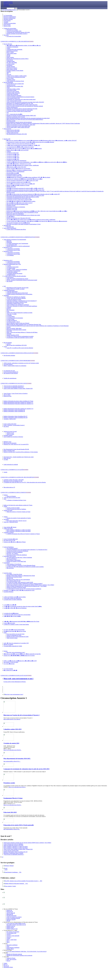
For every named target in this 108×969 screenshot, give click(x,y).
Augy (5, 498)
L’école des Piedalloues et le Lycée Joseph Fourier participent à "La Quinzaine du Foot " (27, 549)
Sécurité (8, 56)
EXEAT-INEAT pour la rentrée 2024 (15, 83)
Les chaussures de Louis (9, 370)
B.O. (26, 883)
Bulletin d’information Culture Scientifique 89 (14, 410)
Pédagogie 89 (9, 911)
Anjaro (8, 87)
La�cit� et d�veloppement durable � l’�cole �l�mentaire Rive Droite (21, 621)
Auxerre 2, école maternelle (12, 935)
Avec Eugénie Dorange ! (12, 548)
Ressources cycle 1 (8, 247)
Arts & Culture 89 (10, 913)
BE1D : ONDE (10, 52)
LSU (7, 112)
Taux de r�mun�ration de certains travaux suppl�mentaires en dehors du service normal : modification (30, 219)
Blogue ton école (7, 396)
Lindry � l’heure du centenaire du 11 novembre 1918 (16, 643)
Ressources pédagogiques (9, 18)
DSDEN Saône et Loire (12, 928)
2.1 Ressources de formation (13, 248)
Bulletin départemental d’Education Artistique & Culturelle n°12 (18, 403)
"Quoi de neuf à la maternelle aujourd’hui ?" (14, 385)
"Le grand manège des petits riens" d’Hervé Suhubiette (19, 557)
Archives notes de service (12, 132)
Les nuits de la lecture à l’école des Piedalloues (17, 551)
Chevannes (6, 519)
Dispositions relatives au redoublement (15, 171)
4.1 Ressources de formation (13, 261)
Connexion (6, 4)
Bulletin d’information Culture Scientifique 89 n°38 (15, 417)
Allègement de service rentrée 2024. (14, 86)
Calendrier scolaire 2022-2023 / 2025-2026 (14, 479)
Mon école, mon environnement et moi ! (15, 652)
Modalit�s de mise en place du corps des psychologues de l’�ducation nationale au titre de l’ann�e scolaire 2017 (33, 194)
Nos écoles (6, 35)
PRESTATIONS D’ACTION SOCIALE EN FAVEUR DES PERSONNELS (24, 119)
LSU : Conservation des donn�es (14, 114)
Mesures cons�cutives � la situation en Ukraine (17, 185)
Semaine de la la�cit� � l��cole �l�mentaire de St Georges (19, 655)
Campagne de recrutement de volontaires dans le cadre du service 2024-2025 (26, 769)
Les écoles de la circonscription (13, 36)
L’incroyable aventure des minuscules (12, 598)
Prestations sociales (10, 120)
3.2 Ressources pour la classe (13, 254)
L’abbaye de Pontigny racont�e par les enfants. (15, 597)
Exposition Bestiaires (8, 591)
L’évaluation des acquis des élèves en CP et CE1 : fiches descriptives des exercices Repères (25, 482)
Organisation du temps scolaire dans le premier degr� (19, 199)
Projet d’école (9, 60)
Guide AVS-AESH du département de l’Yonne (17, 278)
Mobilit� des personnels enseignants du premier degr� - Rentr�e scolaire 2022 (25, 189)
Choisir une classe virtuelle (12, 91)
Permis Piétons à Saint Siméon (13, 560)
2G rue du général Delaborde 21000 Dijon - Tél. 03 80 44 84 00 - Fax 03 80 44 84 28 (26, 951)
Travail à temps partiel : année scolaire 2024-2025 (17, 127)
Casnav (5, 346)
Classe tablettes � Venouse (10, 527)
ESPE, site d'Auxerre (11, 959)
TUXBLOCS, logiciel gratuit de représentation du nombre (20, 336)
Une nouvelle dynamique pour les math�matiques (18, 222)
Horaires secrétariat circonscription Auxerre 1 (16, 33)
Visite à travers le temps (11, 638)
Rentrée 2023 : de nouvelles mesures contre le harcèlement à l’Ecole (22, 212)
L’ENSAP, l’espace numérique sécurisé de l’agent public (19, 110)
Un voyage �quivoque (9, 663)
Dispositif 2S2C (7, 225)
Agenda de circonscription (10, 23)
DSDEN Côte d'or (10, 926)
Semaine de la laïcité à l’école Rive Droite (16, 587)
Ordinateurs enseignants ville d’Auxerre (15, 116)
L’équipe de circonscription (10, 28)
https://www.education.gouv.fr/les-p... (17, 787)
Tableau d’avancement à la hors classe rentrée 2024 (18, 126)
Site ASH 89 (9, 281)
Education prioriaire (8, 19)
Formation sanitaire (8, 435)
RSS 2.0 (5, 964)
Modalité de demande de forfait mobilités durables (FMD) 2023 (21, 115)
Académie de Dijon (8, 1)
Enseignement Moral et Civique (13, 174)
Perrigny (5, 651)
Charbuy (6, 516)
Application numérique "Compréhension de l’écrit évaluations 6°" (21, 300)
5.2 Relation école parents (12, 266)
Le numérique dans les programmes (14, 317)
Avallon (8, 938)
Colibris (8, 48)
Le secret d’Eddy (10, 319)
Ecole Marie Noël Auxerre (10, 556)
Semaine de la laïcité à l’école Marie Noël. (16, 561)
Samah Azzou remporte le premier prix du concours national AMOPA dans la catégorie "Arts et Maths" (30, 584)
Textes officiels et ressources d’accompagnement (15, 239)
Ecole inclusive (10, 277)
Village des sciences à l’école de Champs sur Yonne (18, 511)
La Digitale (9, 315)
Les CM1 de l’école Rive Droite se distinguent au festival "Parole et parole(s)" (24, 583)
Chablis (5, 506)
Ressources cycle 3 (8, 260)
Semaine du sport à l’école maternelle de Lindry (17, 636)
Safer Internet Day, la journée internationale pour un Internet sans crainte (23, 215)
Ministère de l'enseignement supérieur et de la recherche (19, 955)
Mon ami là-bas (10, 568)
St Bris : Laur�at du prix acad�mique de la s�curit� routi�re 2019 (20, 660)
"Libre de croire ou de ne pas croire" (12, 497)
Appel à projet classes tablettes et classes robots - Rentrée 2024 (18, 388)
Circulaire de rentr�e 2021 (12, 159)
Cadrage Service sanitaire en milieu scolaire (16, 75)
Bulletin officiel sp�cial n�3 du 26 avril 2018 (17, 150)
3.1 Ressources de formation (13, 252)
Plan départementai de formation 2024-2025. (17, 758)
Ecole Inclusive (7, 20)
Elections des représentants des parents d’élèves (17, 58)
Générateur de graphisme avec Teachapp (15, 296)
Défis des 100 (9, 578)
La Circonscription (8, 15)
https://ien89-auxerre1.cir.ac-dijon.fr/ (12, 719)
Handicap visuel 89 (10, 919)
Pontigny (6, 495)
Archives (8, 344)
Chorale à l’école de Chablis (13, 507)
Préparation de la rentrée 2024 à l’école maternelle (19, 825)
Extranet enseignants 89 (11, 107)
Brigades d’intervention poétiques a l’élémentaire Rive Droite (20, 575)
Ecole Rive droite (8, 573)
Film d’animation (10, 310)
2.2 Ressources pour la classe (13, 250)
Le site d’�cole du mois (9, 623)
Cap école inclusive (8, 364)
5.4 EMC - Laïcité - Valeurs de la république (16, 269)
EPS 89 (8, 920)
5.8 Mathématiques (10, 274)
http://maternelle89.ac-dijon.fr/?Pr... (12, 829)
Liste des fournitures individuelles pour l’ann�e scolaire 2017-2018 (22, 180)
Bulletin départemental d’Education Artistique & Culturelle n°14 (18, 408)
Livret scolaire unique (11, 53)
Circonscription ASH (11, 933)
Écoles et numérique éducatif (13, 918)
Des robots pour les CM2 (9, 540)
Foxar (7, 311)
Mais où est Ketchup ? (11, 558)
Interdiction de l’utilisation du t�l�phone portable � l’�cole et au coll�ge (24, 179)
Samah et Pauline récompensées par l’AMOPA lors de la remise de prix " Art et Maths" (26, 586)
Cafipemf (8, 151)
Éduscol (8, 960)
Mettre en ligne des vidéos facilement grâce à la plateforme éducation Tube (23, 324)
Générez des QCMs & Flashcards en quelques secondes (19, 312)
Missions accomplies (8, 644)
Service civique (10, 78)
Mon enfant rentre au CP (9, 487)
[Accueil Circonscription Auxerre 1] (9, 9)
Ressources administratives (10, 16)
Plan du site (6, 965)
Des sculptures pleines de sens (13, 581)
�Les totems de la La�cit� (10, 670)
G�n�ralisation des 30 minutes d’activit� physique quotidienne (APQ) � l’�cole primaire (28, 177)
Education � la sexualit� (12, 173)
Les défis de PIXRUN (11, 320)
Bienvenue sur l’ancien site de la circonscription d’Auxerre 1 (22, 715)
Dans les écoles (7, 26)
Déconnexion (7, 5)
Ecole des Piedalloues (9, 547)
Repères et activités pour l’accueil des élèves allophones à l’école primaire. (21, 452)
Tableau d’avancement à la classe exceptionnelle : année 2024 (20, 124)
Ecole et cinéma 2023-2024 (10, 423)
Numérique (6, 295)
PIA (19, 872)
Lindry (5, 632)
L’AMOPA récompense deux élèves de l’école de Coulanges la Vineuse (23, 533)
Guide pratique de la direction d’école (15, 81)
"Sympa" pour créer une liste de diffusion (16, 298)
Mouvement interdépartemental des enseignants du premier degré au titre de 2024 (25, 195)
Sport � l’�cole (10, 216)
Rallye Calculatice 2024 (9, 450)
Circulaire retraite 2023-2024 (13, 92)
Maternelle (8, 240)
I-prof (5, 869)
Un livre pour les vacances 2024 (11, 850)
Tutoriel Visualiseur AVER (12, 335)
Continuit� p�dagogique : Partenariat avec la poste (18, 163)
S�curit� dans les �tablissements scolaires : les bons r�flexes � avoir (23, 45)
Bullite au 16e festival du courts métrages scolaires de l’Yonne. (18, 505)
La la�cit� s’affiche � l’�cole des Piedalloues (15, 608)
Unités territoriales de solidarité (11, 464)
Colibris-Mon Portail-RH (12, 94)
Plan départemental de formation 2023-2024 (16, 134)
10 (2, 857)
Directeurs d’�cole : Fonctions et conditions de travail (19, 170)
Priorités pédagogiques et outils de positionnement (18, 246)
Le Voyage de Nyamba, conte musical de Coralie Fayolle (19, 582)
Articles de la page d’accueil (10, 431)
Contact (14, 886)
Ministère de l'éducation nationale (14, 954)
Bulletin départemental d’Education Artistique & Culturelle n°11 (18, 402)
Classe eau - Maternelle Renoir (11, 522)
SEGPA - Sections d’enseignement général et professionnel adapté (21, 280)
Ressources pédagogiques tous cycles (12, 264)
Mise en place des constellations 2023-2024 (16, 345)
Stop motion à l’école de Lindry (11, 662)
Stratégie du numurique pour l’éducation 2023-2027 (18, 218)
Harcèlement (9, 65)
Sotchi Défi (9, 331)
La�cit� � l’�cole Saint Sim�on (12, 616)
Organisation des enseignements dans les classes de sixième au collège (22, 196)
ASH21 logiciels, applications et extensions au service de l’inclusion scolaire (21, 363)
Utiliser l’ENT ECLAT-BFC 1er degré (15, 289)
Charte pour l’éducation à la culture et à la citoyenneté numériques (21, 306)
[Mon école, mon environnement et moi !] (13, 694)
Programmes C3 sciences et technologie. (15, 207)
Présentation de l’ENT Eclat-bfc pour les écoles (17, 287)
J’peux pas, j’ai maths (11, 314)
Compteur (8, 307)
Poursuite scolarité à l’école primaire (14, 70)
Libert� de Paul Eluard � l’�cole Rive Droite (15, 631)
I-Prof (7, 946)
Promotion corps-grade (11, 208)
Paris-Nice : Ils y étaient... (12, 553)
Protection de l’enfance (11, 67)
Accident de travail (10, 85)
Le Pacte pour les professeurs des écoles (15, 77)
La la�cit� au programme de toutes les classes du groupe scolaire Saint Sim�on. (23, 606)
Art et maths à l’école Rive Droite (14, 574)
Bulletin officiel (10, 948)
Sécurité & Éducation (11, 915)
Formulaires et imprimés (12, 50)
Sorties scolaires (10, 57)
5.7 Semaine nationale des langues (14, 273)
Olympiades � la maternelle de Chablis (13, 646)
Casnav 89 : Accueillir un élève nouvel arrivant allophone (19, 347)
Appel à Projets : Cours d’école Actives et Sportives (15, 393)
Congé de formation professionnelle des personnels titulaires (20, 96)
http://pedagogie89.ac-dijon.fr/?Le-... (12, 761)
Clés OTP (8, 74)
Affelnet (8, 54)
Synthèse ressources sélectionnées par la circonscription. (19, 294)
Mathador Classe (7, 441)
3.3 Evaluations (10, 255)
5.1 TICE (8, 265)
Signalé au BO (7, 139)
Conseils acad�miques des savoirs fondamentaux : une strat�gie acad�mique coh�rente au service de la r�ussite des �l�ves (36, 162)
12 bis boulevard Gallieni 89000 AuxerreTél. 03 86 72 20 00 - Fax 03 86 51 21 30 (16, 924)
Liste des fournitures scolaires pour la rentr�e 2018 (18, 182)
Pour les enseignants (8, 82)
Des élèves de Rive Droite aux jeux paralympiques (18, 579)
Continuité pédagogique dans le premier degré (17, 292)
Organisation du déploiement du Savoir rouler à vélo (18, 198)
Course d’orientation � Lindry (11, 539)
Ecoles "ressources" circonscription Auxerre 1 (14, 425)
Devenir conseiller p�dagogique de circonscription (18, 168)
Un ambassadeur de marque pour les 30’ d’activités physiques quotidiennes (23, 588)
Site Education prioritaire (9, 355)
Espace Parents (7, 24)
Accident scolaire (10, 64)
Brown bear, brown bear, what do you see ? (16, 520)
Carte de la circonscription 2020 (13, 31)
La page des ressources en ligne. (13, 299)
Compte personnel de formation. (13, 95)
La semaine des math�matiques (11, 613)
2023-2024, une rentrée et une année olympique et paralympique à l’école (23, 224)
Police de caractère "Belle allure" (14, 328)
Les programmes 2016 (11, 244)
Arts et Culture (7, 394)
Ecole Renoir (7, 562)
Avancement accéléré (11, 90)
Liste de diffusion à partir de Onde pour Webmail (17, 323)
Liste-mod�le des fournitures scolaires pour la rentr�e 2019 (20, 183)
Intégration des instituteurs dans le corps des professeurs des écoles (21, 108)
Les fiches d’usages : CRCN (13, 321)
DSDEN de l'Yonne (8, 3)
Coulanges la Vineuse (9, 532)
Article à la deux (10, 434)
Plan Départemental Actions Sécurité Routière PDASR (16, 449)
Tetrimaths (8, 333)
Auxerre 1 (8, 934)
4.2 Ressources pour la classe (13, 263)
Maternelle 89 (9, 914)
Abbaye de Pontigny (11, 496)
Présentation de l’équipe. (12, 29)
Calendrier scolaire (10, 79)
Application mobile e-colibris (13, 89)
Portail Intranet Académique (12, 947)
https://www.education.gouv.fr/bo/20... (12, 750)
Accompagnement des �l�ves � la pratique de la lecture (20, 147)
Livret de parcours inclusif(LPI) (11, 372)
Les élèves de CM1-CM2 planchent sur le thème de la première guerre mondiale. (25, 566)
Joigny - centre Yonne (11, 939)
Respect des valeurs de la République (15, 213)
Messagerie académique (11, 945)
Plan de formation (8, 342)
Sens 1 (8, 941)
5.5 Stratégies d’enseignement (13, 270)
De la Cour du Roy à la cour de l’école (15, 634)
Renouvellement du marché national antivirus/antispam (19, 122)
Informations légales (8, 967)
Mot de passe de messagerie (10, 443)
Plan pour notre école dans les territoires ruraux (17, 204)
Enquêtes (8, 71)
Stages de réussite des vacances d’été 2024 (13, 845)
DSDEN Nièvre (10, 927)
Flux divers (6, 426)
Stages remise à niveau (11, 69)
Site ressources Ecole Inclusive (11, 373)
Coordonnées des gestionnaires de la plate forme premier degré (20, 99)
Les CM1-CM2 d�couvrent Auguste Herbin (14, 629)
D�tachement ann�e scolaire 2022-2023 (16, 167)
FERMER (31, 41)
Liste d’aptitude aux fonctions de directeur (13, 436)
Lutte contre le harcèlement (10, 228)
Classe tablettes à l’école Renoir (13, 564)
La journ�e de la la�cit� (10, 604)
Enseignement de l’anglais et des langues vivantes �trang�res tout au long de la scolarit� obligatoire (30, 142)
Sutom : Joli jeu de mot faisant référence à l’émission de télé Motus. (22, 332)
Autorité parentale (10, 66)
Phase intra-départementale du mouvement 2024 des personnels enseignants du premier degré (28, 118)
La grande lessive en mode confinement (13, 599)
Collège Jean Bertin (8, 528)
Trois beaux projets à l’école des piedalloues (16, 554)
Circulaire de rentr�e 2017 (12, 156)
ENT (5, 286)
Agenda (5, 472)
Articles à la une (10, 432)
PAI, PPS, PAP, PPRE (11, 62)
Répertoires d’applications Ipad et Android (16, 329)
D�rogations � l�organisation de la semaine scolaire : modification (22, 165)
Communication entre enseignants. (14, 49)
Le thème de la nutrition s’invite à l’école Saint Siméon (16, 624)
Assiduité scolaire (10, 61)
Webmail (11, 865)
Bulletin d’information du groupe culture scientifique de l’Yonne (18, 401)
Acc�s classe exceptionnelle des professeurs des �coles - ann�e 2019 (23, 145)
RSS (40, 881)
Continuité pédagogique (9, 290)
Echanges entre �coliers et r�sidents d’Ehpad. (15, 542)
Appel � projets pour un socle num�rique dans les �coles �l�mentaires (24, 148)
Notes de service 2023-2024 (12, 130)
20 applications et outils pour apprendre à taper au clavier (19, 337)
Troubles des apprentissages (10, 378)
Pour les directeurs (8, 44)
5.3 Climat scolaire (10, 268)
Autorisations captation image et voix (15, 303)
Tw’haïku (6, 459)
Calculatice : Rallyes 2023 (10, 419)
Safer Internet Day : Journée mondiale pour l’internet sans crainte (19, 457)
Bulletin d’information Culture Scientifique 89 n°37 (15, 416)
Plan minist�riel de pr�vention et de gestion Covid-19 (19, 203)
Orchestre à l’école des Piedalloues (14, 552)
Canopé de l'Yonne (10, 958)
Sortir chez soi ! (7, 458)
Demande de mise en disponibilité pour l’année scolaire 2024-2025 (21, 104)
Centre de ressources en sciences (14, 917)
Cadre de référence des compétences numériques (17, 304)
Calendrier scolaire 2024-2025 (13, 729)
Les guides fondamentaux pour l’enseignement (17, 243)
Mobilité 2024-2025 (11, 186)
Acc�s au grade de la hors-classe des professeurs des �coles (20, 143)
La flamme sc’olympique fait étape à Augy (16, 500)
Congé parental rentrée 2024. (13, 98)
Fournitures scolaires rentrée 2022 (14, 175)
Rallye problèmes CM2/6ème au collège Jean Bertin (18, 529)
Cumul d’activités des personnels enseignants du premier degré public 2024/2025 (25, 102)
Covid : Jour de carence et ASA (13, 100)
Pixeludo (8, 327)
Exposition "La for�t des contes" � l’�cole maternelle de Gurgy (19, 590)
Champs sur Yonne (8, 510)
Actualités (6, 22)
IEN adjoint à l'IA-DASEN (12, 931)
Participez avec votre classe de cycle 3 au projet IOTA (16, 444)
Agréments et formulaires (12, 46)
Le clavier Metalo (10, 316)
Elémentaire (9, 242)
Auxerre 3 (8, 937)
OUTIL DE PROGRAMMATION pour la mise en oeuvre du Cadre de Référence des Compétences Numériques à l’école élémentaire (37, 325)
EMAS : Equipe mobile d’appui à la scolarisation (15, 365)
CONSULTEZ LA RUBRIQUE (15, 41)
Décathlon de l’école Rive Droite (14, 577)
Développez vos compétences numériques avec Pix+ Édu (19, 103)
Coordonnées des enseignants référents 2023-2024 (18, 32)
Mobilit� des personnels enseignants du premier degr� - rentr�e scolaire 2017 (25, 188)
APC (7, 73)
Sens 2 (8, 942)
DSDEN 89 (9, 910)
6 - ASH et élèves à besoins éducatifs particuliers (15, 276)
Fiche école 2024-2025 (10, 812)
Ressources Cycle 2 (8, 251)
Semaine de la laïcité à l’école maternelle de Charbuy (18, 518)
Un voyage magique (8, 668)
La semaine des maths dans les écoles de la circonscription (17, 614)
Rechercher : (3, 8)
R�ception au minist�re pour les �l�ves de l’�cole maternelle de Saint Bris (22, 654)
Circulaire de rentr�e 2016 (12, 154)
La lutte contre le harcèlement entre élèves (16, 229)
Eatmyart (8, 308)
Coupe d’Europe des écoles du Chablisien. (16, 509)
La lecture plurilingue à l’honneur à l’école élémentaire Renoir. (20, 565)
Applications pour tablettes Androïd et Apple (16, 302)
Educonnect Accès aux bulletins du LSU (13, 481)
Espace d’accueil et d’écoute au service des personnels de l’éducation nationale (24, 106)
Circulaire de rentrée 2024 (12, 152)
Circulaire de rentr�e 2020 (12, 157)
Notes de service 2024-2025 (12, 131)
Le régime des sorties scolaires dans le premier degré (18, 111)
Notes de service (7, 128)
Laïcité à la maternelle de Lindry (13, 635)
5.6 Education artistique (11, 272)
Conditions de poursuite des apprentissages (16, 160)
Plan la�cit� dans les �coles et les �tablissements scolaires (20, 201)
